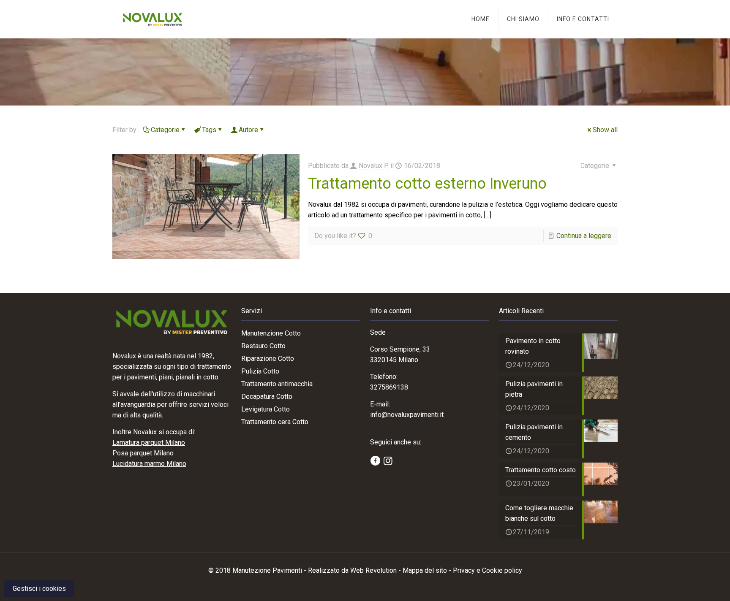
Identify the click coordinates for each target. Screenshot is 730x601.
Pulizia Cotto (260, 371)
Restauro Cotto (263, 346)
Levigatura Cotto (265, 409)
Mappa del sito (425, 570)
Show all (605, 130)
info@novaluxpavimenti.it (407, 415)
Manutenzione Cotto (271, 333)
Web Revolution (373, 570)
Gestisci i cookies (39, 589)
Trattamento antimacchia (277, 384)
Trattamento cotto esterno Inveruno (427, 183)
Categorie (165, 130)
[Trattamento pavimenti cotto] (152, 19)
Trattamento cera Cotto (274, 422)
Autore (248, 130)
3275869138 (389, 387)
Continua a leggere (583, 236)
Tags (209, 130)
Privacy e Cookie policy (487, 570)
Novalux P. (374, 166)
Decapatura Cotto (266, 397)
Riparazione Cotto (267, 359)
